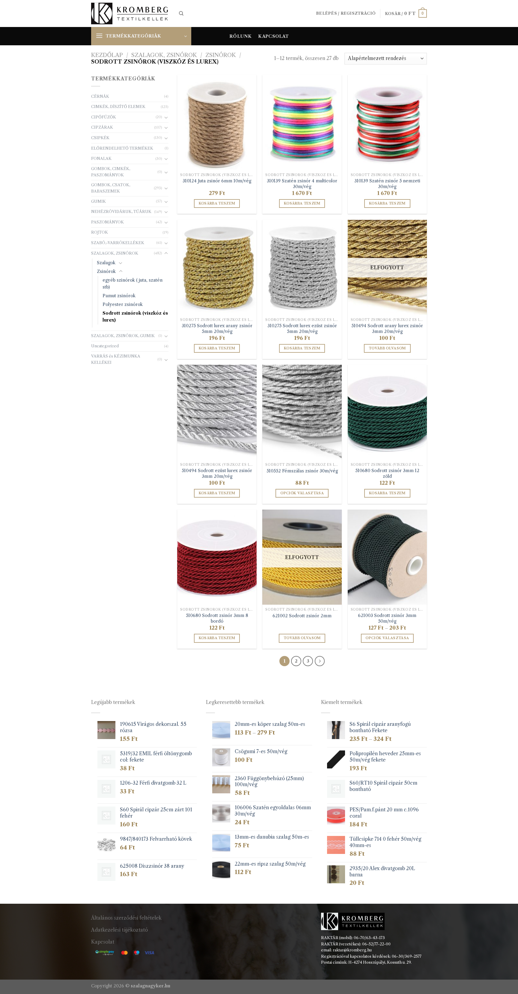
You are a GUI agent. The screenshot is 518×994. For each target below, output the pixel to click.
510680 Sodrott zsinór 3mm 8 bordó (217, 618)
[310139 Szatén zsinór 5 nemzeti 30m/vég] (387, 122)
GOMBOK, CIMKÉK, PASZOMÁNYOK (110, 171)
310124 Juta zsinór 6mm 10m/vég (217, 181)
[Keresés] (181, 13)
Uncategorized (105, 346)
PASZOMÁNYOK (107, 222)
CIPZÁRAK (102, 127)
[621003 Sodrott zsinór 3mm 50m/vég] (387, 557)
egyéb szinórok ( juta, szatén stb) (132, 283)
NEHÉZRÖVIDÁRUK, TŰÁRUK (121, 211)
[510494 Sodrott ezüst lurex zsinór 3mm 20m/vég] (217, 412)
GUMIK (98, 201)
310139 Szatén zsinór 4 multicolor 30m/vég (302, 183)
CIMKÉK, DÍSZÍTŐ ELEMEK (118, 106)
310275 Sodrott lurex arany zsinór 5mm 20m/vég (217, 328)
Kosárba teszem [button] (217, 203)
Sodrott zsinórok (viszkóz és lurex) (135, 316)
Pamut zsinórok (119, 295)
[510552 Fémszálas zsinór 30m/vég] (302, 412)
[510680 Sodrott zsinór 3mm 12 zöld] (387, 412)
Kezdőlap (107, 55)
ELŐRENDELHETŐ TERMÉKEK (122, 148)
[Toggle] (166, 117)
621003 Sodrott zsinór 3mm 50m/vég (387, 618)
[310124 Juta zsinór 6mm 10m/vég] (217, 122)
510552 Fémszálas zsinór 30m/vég (302, 471)
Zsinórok (220, 55)
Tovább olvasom (387, 348)
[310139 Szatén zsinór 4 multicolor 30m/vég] (302, 122)
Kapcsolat (273, 36)
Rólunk (240, 36)
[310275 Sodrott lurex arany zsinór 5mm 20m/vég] (217, 267)
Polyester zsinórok (123, 304)
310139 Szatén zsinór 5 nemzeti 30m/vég (387, 183)
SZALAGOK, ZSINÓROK (164, 55)
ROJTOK (99, 232)
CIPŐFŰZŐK (103, 117)
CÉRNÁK (100, 96)
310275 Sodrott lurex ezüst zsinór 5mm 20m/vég (302, 328)
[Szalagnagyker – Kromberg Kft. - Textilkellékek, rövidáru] (130, 14)
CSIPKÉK (100, 138)
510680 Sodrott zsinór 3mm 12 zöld (387, 473)
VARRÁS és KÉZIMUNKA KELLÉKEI (115, 359)
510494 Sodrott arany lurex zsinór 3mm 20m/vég (387, 328)
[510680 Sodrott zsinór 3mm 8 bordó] (217, 557)
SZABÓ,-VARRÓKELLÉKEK (117, 243)
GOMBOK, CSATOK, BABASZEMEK (110, 188)
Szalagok (106, 262)
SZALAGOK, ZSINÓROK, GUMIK (123, 336)
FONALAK (101, 158)
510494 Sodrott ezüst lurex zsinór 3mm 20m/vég (217, 473)
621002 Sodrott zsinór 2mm (302, 615)
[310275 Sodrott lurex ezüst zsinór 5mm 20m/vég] (302, 267)
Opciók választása (302, 493)
